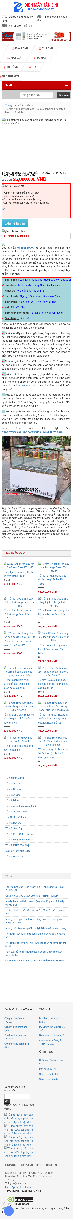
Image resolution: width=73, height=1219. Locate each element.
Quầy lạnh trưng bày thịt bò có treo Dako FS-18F (19, 574)
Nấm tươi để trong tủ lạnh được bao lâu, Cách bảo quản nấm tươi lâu (33, 953)
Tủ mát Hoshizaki (14, 856)
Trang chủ (11, 105)
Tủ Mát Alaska (12, 794)
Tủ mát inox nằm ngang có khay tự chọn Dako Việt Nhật (53, 649)
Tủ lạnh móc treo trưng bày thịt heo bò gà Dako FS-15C (53, 614)
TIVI (34, 67)
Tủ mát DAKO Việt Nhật (17, 845)
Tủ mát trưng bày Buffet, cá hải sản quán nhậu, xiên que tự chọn (19, 718)
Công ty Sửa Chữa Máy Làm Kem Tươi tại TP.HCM (31, 895)
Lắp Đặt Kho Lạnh (20, 1187)
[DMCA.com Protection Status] (20, 1199)
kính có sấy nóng (26, 385)
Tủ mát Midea (12, 800)
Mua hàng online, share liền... (51, 1020)
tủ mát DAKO (25, 247)
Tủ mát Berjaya (13, 822)
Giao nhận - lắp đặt (49, 1079)
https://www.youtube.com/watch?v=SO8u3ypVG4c (32, 432)
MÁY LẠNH (21, 48)
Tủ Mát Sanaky (13, 789)
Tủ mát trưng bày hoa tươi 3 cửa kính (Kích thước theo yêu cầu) (53, 753)
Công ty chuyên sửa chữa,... (14, 1020)
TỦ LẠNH (47, 48)
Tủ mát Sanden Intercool (18, 811)
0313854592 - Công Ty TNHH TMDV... (50, 1041)
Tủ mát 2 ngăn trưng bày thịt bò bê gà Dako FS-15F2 (52, 579)
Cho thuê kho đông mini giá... (16, 1045)
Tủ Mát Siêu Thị (13, 828)
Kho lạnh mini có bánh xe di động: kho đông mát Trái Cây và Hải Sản (34, 902)
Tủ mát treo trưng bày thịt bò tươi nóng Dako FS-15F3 (18, 614)
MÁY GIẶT (16, 57)
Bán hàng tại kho (48, 1068)
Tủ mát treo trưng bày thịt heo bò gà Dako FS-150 (18, 643)
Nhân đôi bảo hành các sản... (51, 1062)
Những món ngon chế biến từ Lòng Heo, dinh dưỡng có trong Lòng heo (33, 920)
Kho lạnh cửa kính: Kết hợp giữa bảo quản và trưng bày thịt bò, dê (35, 944)
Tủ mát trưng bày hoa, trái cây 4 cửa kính (18, 747)
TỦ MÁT (41, 57)
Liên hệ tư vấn (15, 223)
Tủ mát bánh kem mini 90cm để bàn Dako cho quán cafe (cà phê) (17, 684)
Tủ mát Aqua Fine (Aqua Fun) (20, 805)
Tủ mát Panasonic (14, 777)
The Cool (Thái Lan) (15, 817)
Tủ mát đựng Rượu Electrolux (20, 839)
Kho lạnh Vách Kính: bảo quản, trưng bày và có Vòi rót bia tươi (35, 935)
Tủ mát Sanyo (12, 783)
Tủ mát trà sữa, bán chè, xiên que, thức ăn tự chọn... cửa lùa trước (53, 684)
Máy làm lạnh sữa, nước (17, 850)
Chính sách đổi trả (48, 1074)
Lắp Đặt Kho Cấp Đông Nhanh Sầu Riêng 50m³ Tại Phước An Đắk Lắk (35, 888)
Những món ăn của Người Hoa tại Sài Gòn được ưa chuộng (35, 928)
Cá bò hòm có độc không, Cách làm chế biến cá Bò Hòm (34, 960)
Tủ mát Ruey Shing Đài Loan (20, 834)
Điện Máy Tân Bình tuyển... (53, 1035)
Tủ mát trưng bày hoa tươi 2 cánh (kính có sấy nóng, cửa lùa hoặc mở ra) (53, 718)
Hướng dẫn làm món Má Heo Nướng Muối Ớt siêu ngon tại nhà (35, 912)
